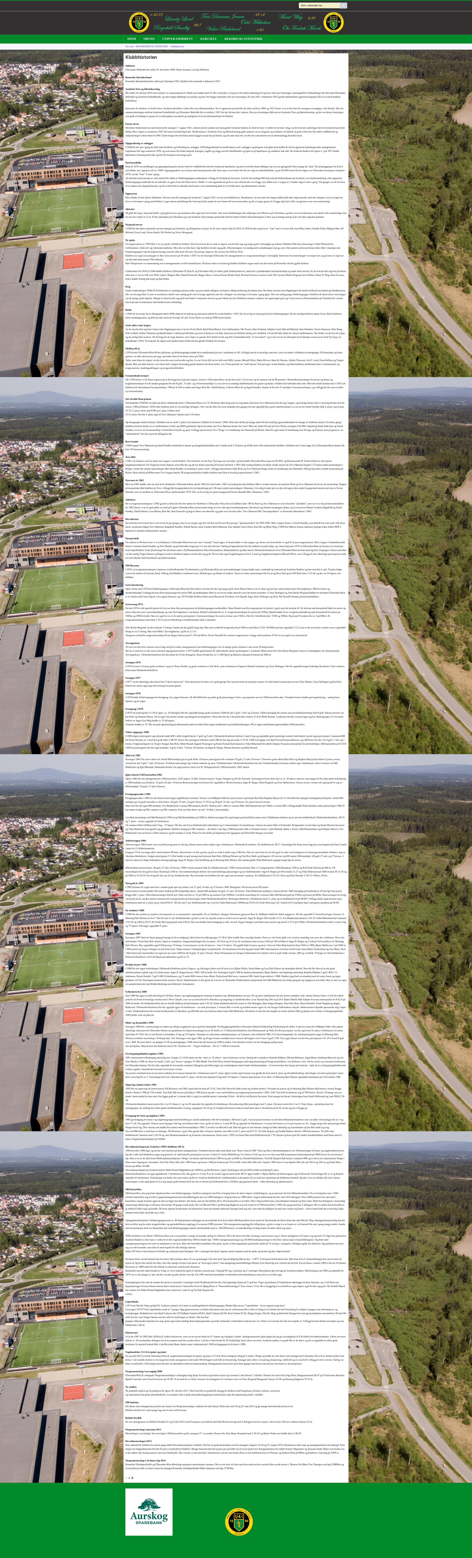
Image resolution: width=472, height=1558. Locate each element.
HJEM (131, 38)
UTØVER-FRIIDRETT (177, 38)
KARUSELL (208, 38)
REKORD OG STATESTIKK (243, 38)
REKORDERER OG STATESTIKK (152, 46)
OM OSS (149, 38)
